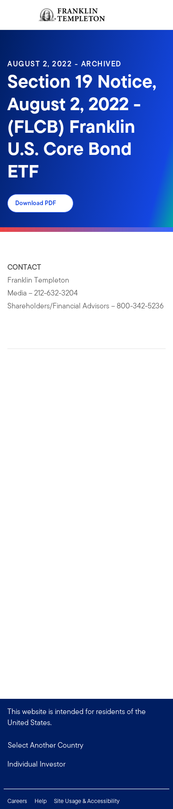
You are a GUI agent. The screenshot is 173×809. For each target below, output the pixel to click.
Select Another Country (46, 745)
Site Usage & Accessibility (86, 801)
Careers (17, 801)
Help (41, 801)
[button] (86, 764)
